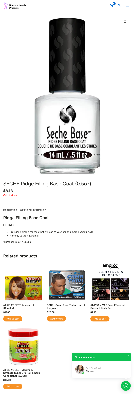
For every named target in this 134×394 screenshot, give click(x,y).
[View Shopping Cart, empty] (112, 5)
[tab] (10, 210)
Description (10, 209)
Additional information (33, 209)
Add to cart (13, 318)
